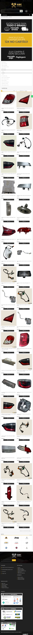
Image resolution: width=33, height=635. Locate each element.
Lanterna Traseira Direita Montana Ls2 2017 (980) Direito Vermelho (24, 130)
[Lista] (3, 90)
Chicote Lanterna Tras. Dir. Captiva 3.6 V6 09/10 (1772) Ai (8, 523)
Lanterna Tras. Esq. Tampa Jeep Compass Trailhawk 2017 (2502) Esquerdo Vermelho (8, 414)
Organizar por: (22, 90)
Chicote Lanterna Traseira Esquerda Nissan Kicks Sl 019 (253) (24, 436)
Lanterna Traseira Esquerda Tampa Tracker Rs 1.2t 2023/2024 (8, 239)
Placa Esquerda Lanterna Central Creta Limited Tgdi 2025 (24, 261)
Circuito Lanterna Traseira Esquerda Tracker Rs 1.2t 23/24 (8, 261)
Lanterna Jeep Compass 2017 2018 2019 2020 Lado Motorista (24, 392)
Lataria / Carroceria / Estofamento (6, 77)
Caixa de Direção (4, 62)
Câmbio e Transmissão (4, 65)
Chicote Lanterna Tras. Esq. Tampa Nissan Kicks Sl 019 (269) (24, 523)
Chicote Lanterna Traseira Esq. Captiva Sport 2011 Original (8, 130)
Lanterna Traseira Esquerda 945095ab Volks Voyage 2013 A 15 (24, 349)
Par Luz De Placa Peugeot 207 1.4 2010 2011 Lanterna (23, 218)
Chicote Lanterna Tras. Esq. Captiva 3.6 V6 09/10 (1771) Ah (23, 480)
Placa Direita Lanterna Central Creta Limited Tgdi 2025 (8, 305)
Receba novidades (4, 586)
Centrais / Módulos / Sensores (5, 66)
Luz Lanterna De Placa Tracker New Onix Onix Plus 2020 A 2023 (8, 392)
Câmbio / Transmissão (4, 63)
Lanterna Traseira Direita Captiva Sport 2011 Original (8, 108)
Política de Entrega (20, 568)
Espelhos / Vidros (4, 68)
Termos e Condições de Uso (22, 570)
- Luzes (3, 74)
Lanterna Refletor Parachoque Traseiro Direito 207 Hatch (24, 239)
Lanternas (10, 16)
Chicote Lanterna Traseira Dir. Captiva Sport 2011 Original (24, 152)
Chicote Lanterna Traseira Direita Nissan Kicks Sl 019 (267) (8, 480)
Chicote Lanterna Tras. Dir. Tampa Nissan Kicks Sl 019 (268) (24, 502)
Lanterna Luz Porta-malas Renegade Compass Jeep (8, 370)
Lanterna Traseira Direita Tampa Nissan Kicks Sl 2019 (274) (8, 327)
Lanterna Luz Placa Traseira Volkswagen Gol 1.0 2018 (23, 283)
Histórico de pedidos (5, 584)
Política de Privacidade (21, 569)
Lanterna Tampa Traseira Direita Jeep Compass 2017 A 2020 (8, 436)
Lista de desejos (4, 585)
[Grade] (1, 90)
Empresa (19, 567)
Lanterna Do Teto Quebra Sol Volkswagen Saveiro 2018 (8, 196)
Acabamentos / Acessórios (5, 83)
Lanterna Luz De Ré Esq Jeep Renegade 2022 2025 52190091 (8, 502)
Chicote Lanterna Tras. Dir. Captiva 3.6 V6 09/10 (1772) (8, 283)
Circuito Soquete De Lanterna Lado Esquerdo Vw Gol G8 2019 (24, 414)
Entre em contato (20, 577)
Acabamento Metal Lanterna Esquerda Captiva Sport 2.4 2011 (23, 174)
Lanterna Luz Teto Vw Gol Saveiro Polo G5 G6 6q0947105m (7, 458)
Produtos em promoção (5, 587)
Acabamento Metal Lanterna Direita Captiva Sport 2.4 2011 (24, 196)
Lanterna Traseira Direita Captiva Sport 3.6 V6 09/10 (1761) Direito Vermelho (8, 349)
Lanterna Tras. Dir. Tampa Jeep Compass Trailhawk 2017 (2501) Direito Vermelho (24, 370)
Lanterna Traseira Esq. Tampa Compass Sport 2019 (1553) (8, 174)
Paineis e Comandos (4, 80)
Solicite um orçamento (21, 578)
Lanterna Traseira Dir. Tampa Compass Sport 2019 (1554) (8, 152)
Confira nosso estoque (21, 579)
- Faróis (3, 71)
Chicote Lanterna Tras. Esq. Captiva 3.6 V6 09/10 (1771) (23, 305)
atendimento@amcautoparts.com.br (7, 569)
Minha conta (3, 583)
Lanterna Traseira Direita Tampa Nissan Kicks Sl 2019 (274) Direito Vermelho (23, 108)
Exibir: (14, 90)
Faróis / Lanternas (5, 16)
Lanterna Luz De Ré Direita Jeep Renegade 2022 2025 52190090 (23, 458)
